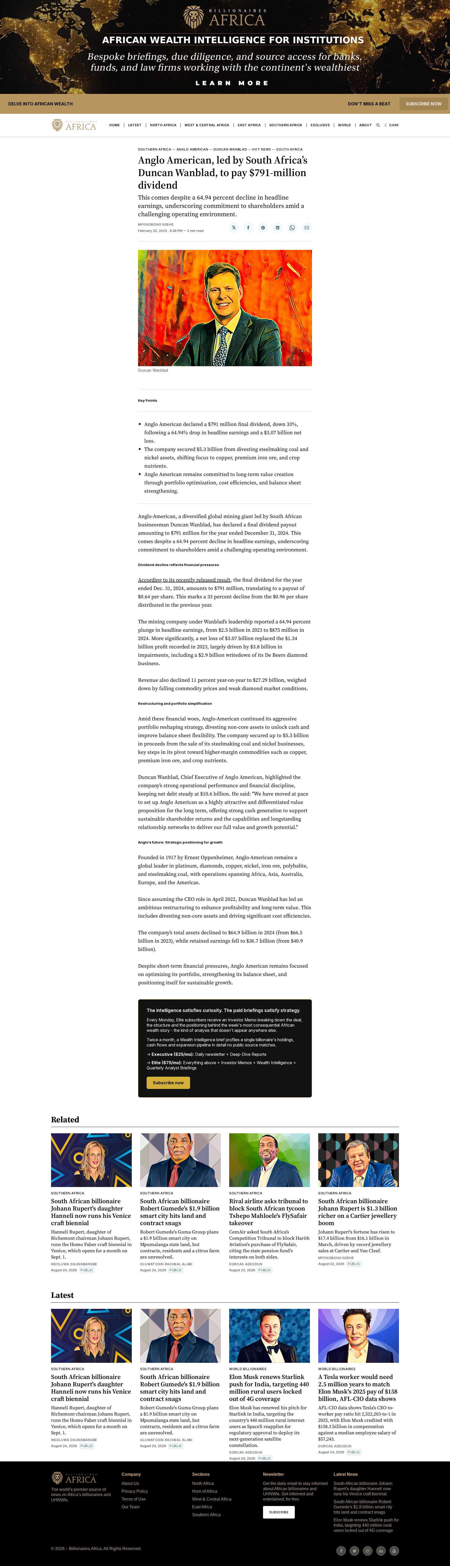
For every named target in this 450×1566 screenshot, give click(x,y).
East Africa (249, 125)
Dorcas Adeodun (245, 1264)
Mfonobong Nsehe (156, 224)
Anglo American (192, 149)
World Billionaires (248, 1369)
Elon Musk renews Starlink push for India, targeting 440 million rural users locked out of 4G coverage (269, 1387)
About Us (130, 1483)
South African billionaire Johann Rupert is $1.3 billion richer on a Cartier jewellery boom (357, 1212)
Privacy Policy (135, 1491)
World (344, 125)
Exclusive (320, 125)
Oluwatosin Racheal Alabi (166, 1264)
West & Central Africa (207, 125)
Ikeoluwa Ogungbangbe (74, 1264)
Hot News (261, 149)
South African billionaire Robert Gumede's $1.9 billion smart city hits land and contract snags (180, 1212)
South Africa (289, 149)
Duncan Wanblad (230, 149)
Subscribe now (424, 103)
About (365, 125)
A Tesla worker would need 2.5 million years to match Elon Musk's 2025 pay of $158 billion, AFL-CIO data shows (357, 1387)
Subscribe (279, 1512)
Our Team (131, 1507)
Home (114, 125)
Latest (135, 125)
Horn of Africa (204, 1491)
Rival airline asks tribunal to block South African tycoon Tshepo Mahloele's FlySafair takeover (268, 1212)
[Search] (378, 125)
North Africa (163, 125)
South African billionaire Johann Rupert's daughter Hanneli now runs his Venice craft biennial (91, 1212)
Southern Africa (286, 125)
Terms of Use (134, 1499)
